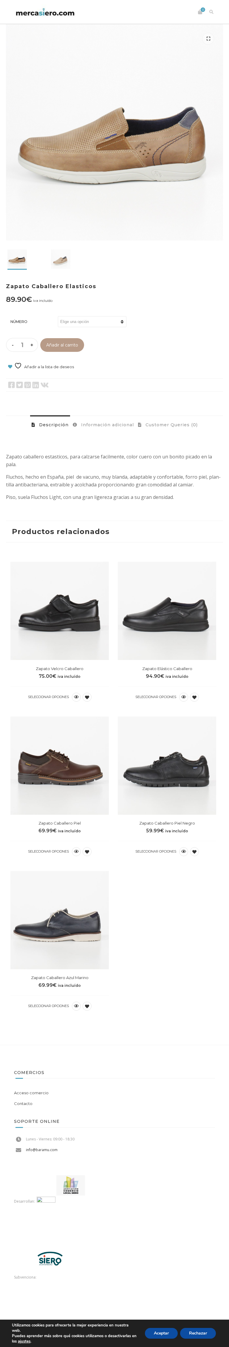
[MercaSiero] (45, 11)
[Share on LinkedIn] (36, 385)
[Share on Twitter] (19, 385)
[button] (208, 39)
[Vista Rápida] (76, 697)
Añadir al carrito (62, 345)
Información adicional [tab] (107, 424)
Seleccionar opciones (48, 697)
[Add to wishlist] (87, 697)
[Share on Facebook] (11, 385)
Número (18, 321)
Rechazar (198, 1333)
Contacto (23, 1103)
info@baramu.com (42, 1149)
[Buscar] (211, 12)
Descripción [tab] (53, 424)
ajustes (24, 1341)
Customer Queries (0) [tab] (171, 424)
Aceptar (161, 1333)
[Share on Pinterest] (27, 385)
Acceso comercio (31, 1092)
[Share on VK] (45, 385)
